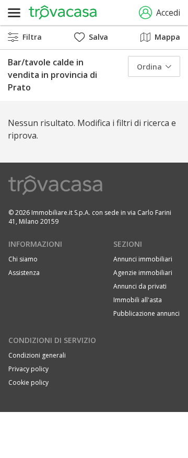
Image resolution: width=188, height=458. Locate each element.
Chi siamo (23, 259)
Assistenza (24, 272)
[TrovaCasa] (63, 12)
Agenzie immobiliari (142, 272)
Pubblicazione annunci (146, 313)
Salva (98, 37)
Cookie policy (28, 382)
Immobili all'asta (137, 299)
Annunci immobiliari (142, 259)
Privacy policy (28, 368)
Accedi (168, 12)
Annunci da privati (140, 286)
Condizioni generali (37, 355)
